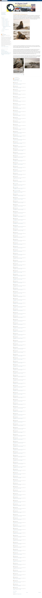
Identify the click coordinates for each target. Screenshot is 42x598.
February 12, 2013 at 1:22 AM (17, 383)
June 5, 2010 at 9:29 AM (16, 115)
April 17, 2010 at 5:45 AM (17, 87)
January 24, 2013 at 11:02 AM (17, 244)
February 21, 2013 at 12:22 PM (18, 425)
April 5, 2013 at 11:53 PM (17, 589)
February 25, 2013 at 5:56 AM (17, 453)
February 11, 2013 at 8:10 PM (17, 366)
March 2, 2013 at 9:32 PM (17, 474)
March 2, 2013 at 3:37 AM (17, 470)
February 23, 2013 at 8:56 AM (17, 439)
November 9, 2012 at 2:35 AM (17, 185)
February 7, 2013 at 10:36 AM (17, 307)
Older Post (39, 592)
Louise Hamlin (4, 34)
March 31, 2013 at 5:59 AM (17, 571)
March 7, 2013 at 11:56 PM (17, 495)
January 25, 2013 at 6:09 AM (17, 251)
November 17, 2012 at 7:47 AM (18, 195)
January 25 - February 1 (5, 23)
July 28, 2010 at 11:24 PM (17, 129)
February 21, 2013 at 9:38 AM (17, 418)
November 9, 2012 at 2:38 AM (17, 192)
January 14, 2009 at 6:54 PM (17, 80)
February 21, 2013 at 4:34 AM (17, 415)
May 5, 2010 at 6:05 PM (16, 98)
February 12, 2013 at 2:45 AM (17, 387)
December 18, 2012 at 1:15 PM (17, 220)
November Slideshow (3, 12)
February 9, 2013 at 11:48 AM (17, 314)
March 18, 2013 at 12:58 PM (17, 554)
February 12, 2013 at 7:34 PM (17, 394)
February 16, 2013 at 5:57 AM (17, 404)
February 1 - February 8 (5, 22)
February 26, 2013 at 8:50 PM (17, 460)
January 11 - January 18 (5, 25)
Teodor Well (15, 183)
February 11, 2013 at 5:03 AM (17, 331)
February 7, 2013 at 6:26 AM (17, 296)
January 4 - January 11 (5, 29)
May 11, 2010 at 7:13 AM (17, 101)
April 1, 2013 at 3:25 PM (17, 578)
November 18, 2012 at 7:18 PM (17, 199)
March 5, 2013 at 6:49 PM (17, 481)
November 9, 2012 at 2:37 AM (17, 188)
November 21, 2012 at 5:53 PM (17, 206)
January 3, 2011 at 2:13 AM (17, 171)
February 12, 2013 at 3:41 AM (17, 390)
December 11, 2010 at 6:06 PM (17, 164)
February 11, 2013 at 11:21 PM (18, 373)
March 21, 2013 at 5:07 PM (17, 561)
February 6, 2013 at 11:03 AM (17, 289)
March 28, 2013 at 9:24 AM (17, 568)
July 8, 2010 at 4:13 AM (16, 122)
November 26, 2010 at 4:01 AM (18, 157)
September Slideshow (3, 14)
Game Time (4, 28)
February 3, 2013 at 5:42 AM (17, 268)
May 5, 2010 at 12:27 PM (16, 94)
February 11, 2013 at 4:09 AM (17, 324)
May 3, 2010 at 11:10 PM (16, 91)
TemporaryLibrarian (16, 78)
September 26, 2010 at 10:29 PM (18, 150)
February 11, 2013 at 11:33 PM (18, 376)
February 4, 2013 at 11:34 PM (17, 275)
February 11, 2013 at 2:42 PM (17, 359)
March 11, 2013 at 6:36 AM (17, 519)
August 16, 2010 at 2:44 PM (17, 136)
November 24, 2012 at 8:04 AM (18, 213)
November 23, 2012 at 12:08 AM (18, 209)
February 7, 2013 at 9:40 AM (17, 303)
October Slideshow (3, 13)
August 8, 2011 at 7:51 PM (17, 178)
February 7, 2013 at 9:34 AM (17, 300)
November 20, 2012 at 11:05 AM (18, 202)
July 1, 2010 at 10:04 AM (17, 119)
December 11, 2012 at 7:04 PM (17, 216)
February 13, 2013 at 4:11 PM (17, 397)
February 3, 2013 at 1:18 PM (17, 272)
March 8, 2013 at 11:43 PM (17, 509)
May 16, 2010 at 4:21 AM (17, 105)
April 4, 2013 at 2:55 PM (17, 585)
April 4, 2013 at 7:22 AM (17, 582)
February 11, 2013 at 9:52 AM (17, 345)
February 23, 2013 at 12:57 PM (18, 446)
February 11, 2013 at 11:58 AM (18, 352)
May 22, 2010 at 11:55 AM (17, 108)
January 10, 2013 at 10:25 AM (17, 237)
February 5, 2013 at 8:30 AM (17, 282)
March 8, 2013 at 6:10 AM (17, 498)
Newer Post (14, 592)
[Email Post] (23, 74)
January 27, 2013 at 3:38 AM (17, 258)
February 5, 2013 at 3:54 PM (17, 286)
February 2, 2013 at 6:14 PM (17, 265)
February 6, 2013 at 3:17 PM (17, 293)
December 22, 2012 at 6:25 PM (17, 223)
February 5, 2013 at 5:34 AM (17, 279)
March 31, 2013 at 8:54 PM (17, 575)
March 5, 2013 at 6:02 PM (17, 477)
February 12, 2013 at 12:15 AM (18, 380)
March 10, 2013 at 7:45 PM (17, 512)
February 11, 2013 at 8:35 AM (17, 338)
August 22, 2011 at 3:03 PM (17, 181)
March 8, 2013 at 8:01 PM (17, 505)
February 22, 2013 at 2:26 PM (17, 432)
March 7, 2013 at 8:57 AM (17, 491)
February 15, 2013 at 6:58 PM (17, 401)
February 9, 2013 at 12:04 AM (17, 310)
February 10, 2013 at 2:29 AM (17, 317)
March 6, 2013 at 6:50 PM (17, 484)
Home (27, 592)
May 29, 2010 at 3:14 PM (16, 112)
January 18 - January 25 (5, 24)
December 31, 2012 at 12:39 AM (18, 230)
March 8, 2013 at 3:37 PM (17, 502)
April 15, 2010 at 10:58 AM (17, 84)
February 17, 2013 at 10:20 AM (18, 408)
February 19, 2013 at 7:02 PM (17, 411)
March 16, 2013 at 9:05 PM (17, 526)
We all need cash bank (16, 190)
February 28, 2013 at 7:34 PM (17, 467)
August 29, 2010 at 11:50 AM (17, 143)
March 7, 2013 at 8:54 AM (17, 488)
